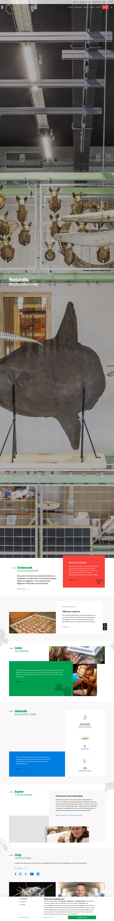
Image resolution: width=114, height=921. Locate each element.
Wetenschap (21, 589)
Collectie (65, 627)
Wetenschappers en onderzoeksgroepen (69, 815)
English (112, 2)
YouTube (32, 874)
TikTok (25, 874)
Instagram (20, 874)
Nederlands (109, 2)
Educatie (19, 682)
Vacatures (75, 2)
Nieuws (88, 2)
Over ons (18, 769)
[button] (105, 628)
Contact (103, 2)
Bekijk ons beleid (48, 917)
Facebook (15, 874)
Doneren (82, 2)
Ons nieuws (18, 868)
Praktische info (95, 2)
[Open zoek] (112, 7)
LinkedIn (38, 874)
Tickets (71, 580)
